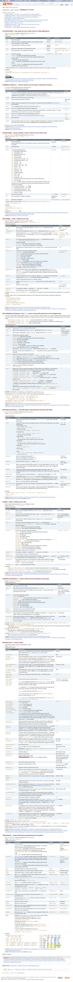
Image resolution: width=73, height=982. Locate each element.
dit (6, 969)
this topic (26, 81)
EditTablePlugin (29, 411)
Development (7, 959)
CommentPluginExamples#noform (25, 111)
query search (25, 697)
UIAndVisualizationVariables (27, 80)
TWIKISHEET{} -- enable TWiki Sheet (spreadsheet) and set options (20, 27)
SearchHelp (14, 310)
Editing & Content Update (16, 959)
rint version (18, 969)
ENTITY (24, 308)
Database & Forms (52, 957)
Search (12, 9)
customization (15, 94)
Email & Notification (26, 959)
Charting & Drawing (43, 957)
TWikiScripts (20, 310)
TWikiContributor (21, 972)
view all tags (15, 7)
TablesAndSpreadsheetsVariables (47, 497)
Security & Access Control (18, 960)
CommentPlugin (55, 102)
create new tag (8, 7)
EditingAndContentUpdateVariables (49, 78)
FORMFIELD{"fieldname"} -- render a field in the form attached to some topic (22, 24)
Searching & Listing (8, 960)
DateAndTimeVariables (46, 212)
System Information (38, 960)
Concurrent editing (19, 856)
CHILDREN (11, 830)
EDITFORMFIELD (13, 308)
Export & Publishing (35, 959)
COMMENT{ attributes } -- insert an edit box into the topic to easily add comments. (23, 15)
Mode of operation (19, 844)
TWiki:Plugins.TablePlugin (17, 826)
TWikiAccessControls (43, 661)
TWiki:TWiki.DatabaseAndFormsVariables (35, 979)
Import (53, 959)
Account (64, 0)
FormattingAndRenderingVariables (13, 80)
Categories (52, 0)
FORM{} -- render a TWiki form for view (14, 22)
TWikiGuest (37, 630)
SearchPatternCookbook (43, 832)
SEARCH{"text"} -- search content (12, 25)
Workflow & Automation (16, 962)
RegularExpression (29, 693)
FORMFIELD (33, 308)
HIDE (10, 129)
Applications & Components (22, 957)
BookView (21, 746)
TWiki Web (12, 0)
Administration (12, 957)
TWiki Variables (5, 9)
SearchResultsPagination (19, 832)
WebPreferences (45, 95)
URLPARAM (14, 821)
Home (4, 0)
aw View (35, 969)
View (23, 0)
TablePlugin (35, 716)
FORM (28, 308)
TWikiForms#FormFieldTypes (29, 267)
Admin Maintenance (43, 0)
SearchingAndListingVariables (55, 829)
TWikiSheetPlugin (30, 837)
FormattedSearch (62, 308)
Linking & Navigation (60, 959)
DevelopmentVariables (29, 307)
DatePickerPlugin (30, 135)
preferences (58, 680)
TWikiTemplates (27, 310)
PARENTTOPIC (53, 830)
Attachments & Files (33, 957)
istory (23, 969)
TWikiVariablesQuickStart (33, 965)
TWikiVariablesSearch (22, 965)
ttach (9, 969)
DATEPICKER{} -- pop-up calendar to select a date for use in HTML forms (21, 17)
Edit (27, 0)
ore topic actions (47, 969)
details (31, 824)
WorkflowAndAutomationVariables (12, 128)
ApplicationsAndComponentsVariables (18, 78)
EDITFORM (12, 405)
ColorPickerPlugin (31, 33)
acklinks (30, 969)
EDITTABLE (18, 405)
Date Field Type (23, 454)
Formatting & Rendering (46, 959)
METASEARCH (43, 308)
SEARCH (49, 308)
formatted (21, 716)
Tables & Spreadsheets (48, 960)
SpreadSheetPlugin (46, 785)
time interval (50, 739)
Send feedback (22, 978)
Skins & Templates (29, 960)
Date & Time (60, 957)
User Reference (34, 0)
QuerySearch (8, 310)
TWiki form (23, 220)
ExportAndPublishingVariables (41, 829)
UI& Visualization (58, 960)
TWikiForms (20, 81)
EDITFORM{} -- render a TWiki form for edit (15, 18)
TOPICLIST (60, 830)
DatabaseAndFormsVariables (34, 78)
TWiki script (23, 281)
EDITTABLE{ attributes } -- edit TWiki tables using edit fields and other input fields (23, 21)
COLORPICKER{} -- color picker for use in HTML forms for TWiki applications (22, 14)
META (38, 308)
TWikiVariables (13, 965)
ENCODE (20, 308)
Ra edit (40, 969)
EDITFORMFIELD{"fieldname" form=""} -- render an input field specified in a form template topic (26, 19)
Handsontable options (24, 915)
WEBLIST (65, 830)
